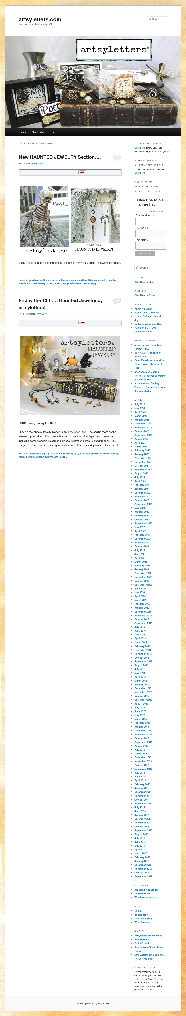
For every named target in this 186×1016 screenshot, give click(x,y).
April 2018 (140, 676)
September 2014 (143, 803)
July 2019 (139, 627)
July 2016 (139, 749)
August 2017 (141, 703)
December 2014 (142, 791)
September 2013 (143, 830)
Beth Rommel (142, 939)
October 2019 (141, 619)
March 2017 (140, 719)
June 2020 (140, 588)
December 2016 (142, 730)
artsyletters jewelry (63, 453)
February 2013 (142, 857)
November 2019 (143, 615)
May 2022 (139, 527)
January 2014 (141, 815)
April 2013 (140, 849)
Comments (143, 918)
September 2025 (143, 435)
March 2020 (140, 600)
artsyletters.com (40, 19)
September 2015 (143, 769)
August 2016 (141, 746)
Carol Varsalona (143, 360)
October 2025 (141, 431)
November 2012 (143, 868)
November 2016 (143, 734)
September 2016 (143, 742)
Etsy (53, 132)
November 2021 (143, 542)
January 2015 (141, 788)
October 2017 (141, 696)
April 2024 (140, 481)
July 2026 (139, 404)
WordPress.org (142, 922)
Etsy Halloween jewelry (86, 453)
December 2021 (142, 538)
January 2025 (141, 454)
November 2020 (143, 577)
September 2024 (143, 469)
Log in (138, 910)
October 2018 (141, 657)
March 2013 (140, 853)
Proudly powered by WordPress (93, 1003)
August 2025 (141, 439)
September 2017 (143, 699)
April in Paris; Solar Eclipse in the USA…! (149, 363)
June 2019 (140, 630)
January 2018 (141, 684)
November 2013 (143, 822)
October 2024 (141, 465)
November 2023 (143, 496)
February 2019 (142, 646)
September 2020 (143, 584)
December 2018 (142, 650)
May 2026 (139, 408)
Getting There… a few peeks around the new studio (150, 375)
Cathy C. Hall (141, 943)
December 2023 (142, 492)
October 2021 (141, 546)
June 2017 (140, 711)
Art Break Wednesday (146, 889)
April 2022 (140, 531)
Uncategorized (36, 280)
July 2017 (139, 707)
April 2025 (140, 442)
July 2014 (139, 807)
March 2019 (140, 642)
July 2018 (139, 669)
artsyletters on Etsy (76, 280)
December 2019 (142, 611)
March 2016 (140, 753)
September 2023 (143, 504)
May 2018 (139, 673)
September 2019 (143, 623)
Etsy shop (74, 432)
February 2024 (142, 484)
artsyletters (59, 280)
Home (23, 132)
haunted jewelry (37, 283)
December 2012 (142, 864)
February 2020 (142, 603)
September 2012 (143, 876)
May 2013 (139, 845)
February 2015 (142, 784)
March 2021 (140, 561)
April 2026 (140, 412)
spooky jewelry (54, 283)
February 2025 (142, 450)
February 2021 (142, 565)
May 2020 (139, 592)
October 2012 (141, 872)
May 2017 (139, 715)
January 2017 (141, 726)
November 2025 (143, 427)
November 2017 (143, 692)
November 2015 (143, 761)
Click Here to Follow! (145, 295)
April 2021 (140, 557)
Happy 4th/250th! (143, 308)
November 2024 (143, 462)
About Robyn (38, 132)
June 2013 (140, 841)
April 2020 (140, 596)
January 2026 (141, 419)
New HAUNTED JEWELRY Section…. (60, 156)
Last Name (141, 239)
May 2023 (139, 508)
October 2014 (141, 799)
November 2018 (143, 653)
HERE (29, 262)
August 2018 (141, 665)
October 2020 (141, 581)
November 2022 (143, 515)
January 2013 (141, 861)
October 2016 (141, 738)
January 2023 (141, 511)
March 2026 (140, 415)
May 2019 (139, 634)
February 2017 (142, 722)
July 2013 (139, 838)
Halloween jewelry (97, 280)
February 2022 (142, 534)
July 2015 (139, 772)
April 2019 (140, 638)
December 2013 (142, 818)
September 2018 (143, 661)
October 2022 (141, 519)
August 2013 (141, 834)
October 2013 (141, 826)
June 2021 (140, 554)
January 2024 (141, 488)
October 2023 (141, 500)
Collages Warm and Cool (148, 324)
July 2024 (139, 477)
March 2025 (140, 446)
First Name (141, 227)
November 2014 (143, 795)
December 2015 (142, 757)
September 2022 (143, 523)
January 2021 (141, 569)
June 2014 (140, 811)
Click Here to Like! (143, 282)
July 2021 (139, 550)
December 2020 (142, 573)
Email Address (144, 215)
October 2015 (141, 765)
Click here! (140, 147)
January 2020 (141, 607)
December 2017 (142, 688)
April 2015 (140, 780)
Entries (141, 914)
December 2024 (142, 458)
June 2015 (140, 776)
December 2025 (142, 423)
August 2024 (141, 473)
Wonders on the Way (146, 897)
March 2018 (140, 680)
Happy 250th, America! (147, 312)
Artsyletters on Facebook (148, 935)
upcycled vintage (72, 283)
